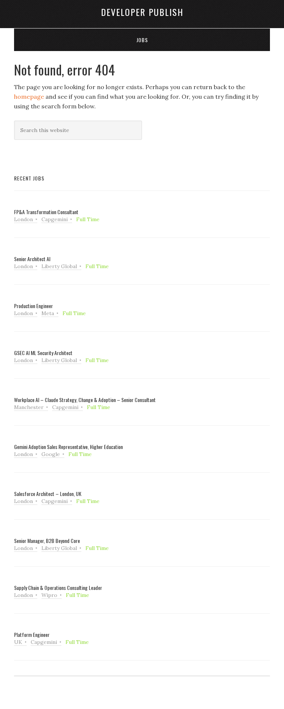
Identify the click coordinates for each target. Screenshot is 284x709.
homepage (29, 96)
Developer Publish (142, 11)
